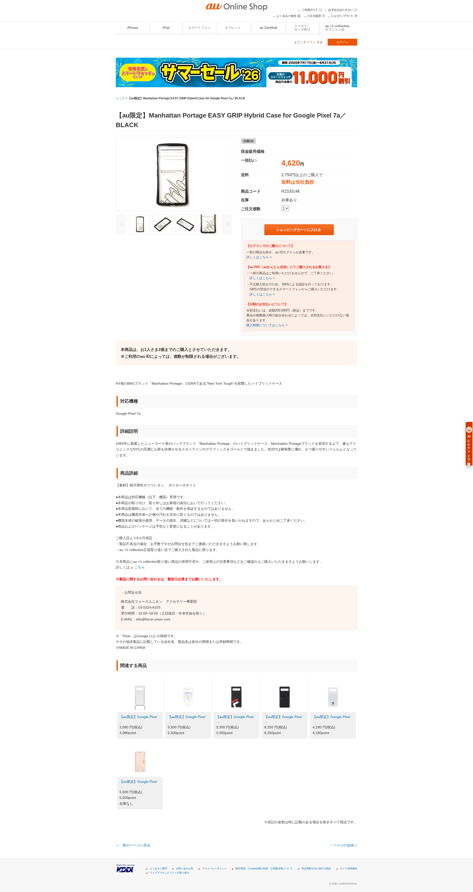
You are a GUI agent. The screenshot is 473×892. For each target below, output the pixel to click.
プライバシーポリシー (214, 868)
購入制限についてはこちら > (267, 325)
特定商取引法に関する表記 (316, 868)
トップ (120, 98)
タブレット (233, 28)
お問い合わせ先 (184, 868)
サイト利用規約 (348, 868)
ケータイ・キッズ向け (302, 27)
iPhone (132, 28)
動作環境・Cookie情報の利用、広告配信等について (264, 868)
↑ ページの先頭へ (343, 845)
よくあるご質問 (158, 868)
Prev (121, 224)
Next (227, 224)
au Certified (268, 28)
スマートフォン (199, 28)
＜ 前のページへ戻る (133, 845)
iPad (166, 28)
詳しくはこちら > (259, 257)
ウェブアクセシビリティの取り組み (169, 872)
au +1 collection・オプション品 (339, 27)
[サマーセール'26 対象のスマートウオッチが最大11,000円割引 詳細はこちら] (236, 84)
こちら (140, 567)
